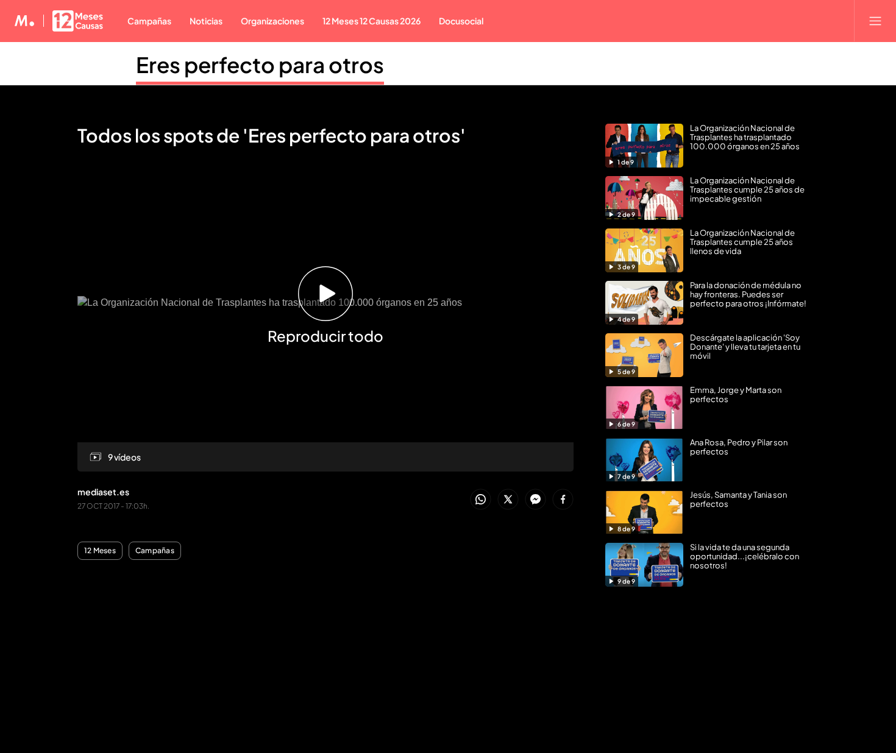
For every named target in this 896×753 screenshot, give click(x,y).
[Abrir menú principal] (875, 21)
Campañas (154, 550)
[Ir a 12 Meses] (77, 20)
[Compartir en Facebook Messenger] (535, 500)
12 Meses (100, 550)
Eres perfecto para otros (260, 64)
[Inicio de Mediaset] (25, 21)
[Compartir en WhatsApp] (480, 500)
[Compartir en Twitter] (508, 500)
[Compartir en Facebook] (563, 500)
